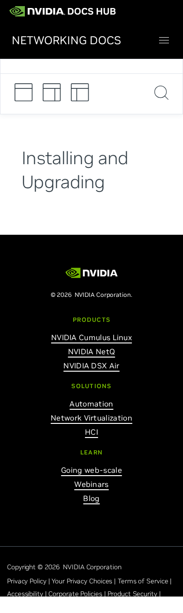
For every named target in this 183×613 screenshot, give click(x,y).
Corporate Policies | (77, 593)
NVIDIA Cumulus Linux (91, 337)
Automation (91, 403)
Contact (19, 606)
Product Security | (134, 593)
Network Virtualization (91, 417)
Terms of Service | (146, 581)
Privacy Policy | (29, 581)
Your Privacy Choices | (85, 581)
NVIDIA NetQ (91, 351)
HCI (91, 432)
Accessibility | (27, 593)
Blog (91, 498)
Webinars (91, 484)
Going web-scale (91, 470)
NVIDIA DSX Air (91, 365)
